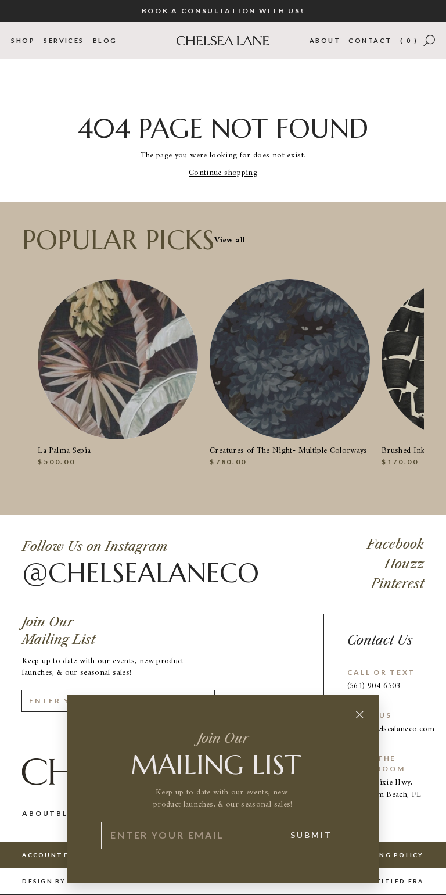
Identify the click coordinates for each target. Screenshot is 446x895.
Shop (23, 40)
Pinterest (397, 584)
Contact (369, 40)
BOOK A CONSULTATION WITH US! (223, 10)
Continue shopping (223, 173)
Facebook (395, 544)
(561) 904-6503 (374, 686)
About (325, 40)
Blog (105, 40)
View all (229, 240)
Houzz (404, 564)
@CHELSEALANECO (140, 574)
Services (64, 40)
